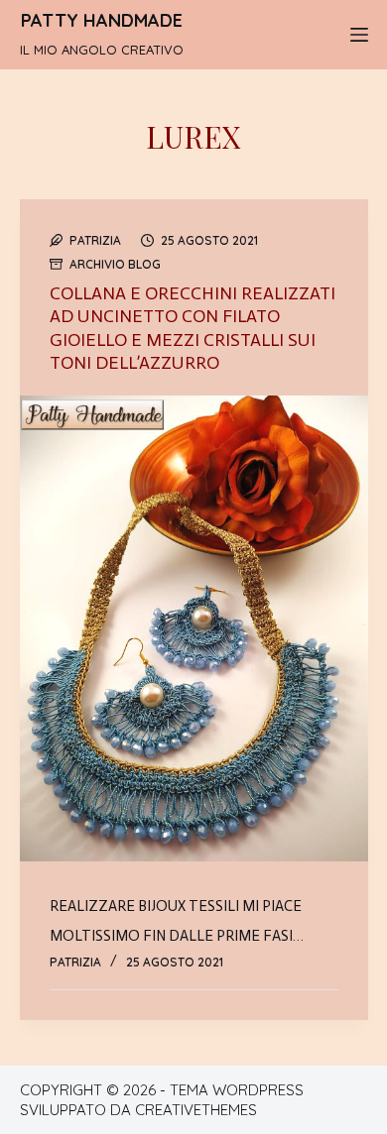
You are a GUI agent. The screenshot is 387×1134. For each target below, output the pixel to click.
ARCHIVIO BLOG (115, 264)
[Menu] (359, 35)
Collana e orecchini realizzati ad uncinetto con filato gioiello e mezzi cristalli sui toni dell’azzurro (192, 328)
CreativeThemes (196, 1109)
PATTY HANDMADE (102, 20)
